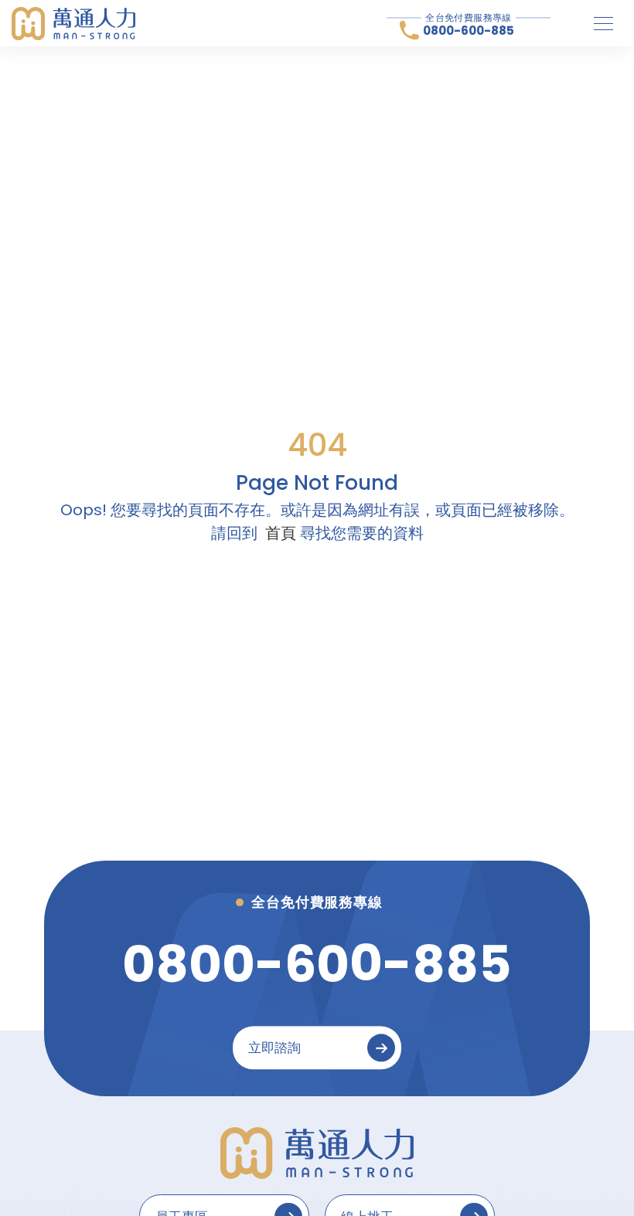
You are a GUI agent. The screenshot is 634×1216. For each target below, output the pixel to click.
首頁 (280, 533)
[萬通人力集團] (73, 23)
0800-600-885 (468, 30)
